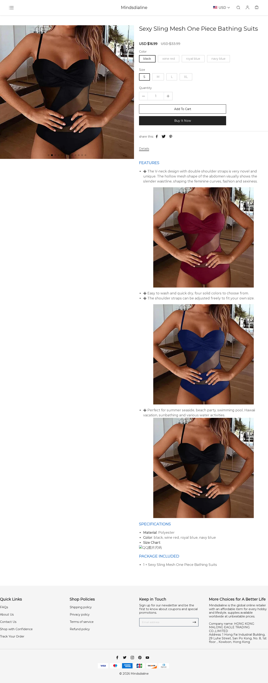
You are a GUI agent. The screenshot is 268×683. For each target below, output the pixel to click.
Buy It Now (182, 121)
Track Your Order (12, 636)
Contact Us (8, 622)
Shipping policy (81, 607)
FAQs (4, 607)
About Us (7, 614)
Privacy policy (80, 614)
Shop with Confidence (16, 629)
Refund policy (80, 629)
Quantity (145, 88)
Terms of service (82, 622)
